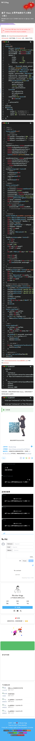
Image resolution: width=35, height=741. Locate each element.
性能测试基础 (11, 694)
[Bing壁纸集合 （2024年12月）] (4, 712)
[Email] (17, 611)
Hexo (15, 725)
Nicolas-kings (12, 446)
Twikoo (28, 577)
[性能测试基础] (4, 694)
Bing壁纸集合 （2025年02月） (15, 699)
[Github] (14, 611)
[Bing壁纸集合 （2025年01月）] (4, 706)
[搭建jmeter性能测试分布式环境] (4, 689)
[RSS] (20, 611)
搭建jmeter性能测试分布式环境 (15, 688)
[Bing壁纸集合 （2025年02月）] (4, 700)
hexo (28, 18)
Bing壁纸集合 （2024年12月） (15, 711)
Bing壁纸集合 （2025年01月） (15, 705)
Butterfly (24, 725)
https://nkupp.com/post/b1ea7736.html (19, 449)
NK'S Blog (28, 453)
